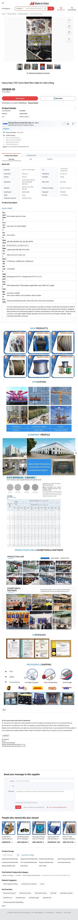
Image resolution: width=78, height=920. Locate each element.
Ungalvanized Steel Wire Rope (29, 859)
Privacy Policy (67, 912)
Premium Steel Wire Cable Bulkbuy (13, 902)
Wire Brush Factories (9, 893)
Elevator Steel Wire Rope (46, 862)
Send (18, 807)
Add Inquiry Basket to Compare (39, 73)
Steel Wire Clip (47, 898)
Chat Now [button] (59, 98)
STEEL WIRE (42, 866)
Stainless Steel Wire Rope (46, 859)
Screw (42, 884)
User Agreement (50, 912)
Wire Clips (53, 893)
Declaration (59, 912)
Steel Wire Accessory (66, 893)
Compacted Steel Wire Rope (10, 862)
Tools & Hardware (11, 14)
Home (3, 14)
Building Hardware (23, 14)
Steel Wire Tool (7, 898)
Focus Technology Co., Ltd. (27, 912)
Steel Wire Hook (20, 898)
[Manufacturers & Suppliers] (39, 3)
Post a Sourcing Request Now (57, 807)
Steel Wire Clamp (34, 898)
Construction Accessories (29, 884)
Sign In (5, 147)
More (3, 906)
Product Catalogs (28, 855)
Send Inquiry (20, 98)
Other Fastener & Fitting (10, 884)
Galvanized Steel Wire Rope (10, 859)
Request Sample (33, 103)
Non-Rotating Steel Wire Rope (66, 859)
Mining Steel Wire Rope (8, 866)
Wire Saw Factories (25, 893)
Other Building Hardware (36, 14)
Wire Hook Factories (41, 893)
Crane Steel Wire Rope (64, 862)
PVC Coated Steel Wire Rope (28, 862)
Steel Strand (24, 866)
